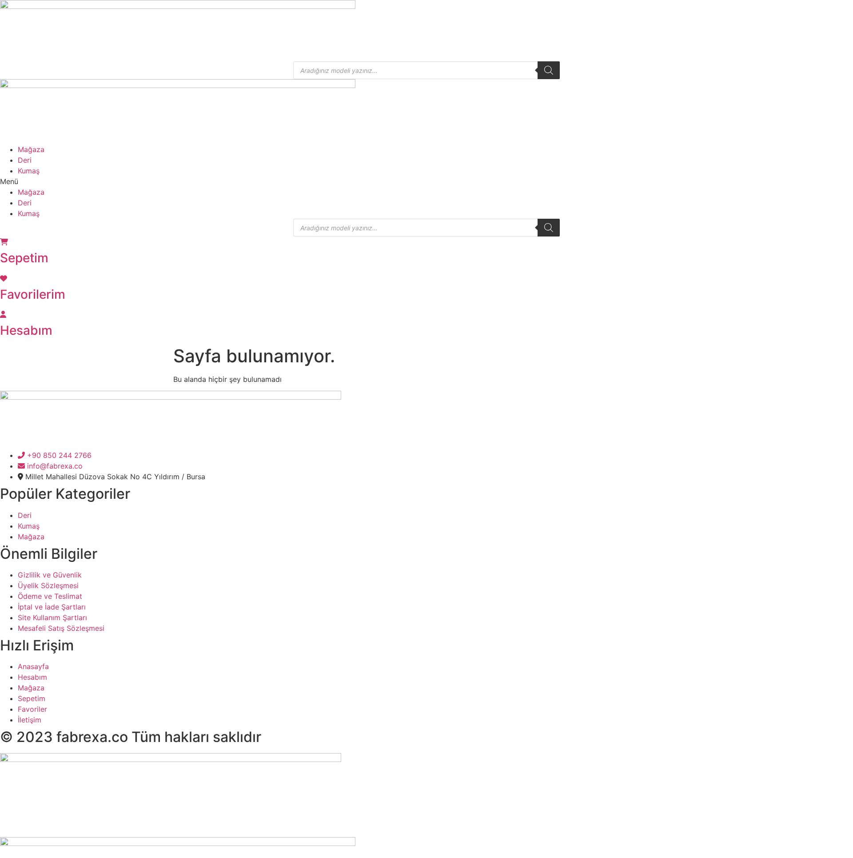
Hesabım (26, 330)
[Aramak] (549, 70)
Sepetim (24, 257)
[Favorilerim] (3, 278)
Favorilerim (32, 294)
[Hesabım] (3, 314)
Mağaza (31, 149)
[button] (426, 181)
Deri (25, 160)
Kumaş (29, 170)
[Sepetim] (4, 241)
